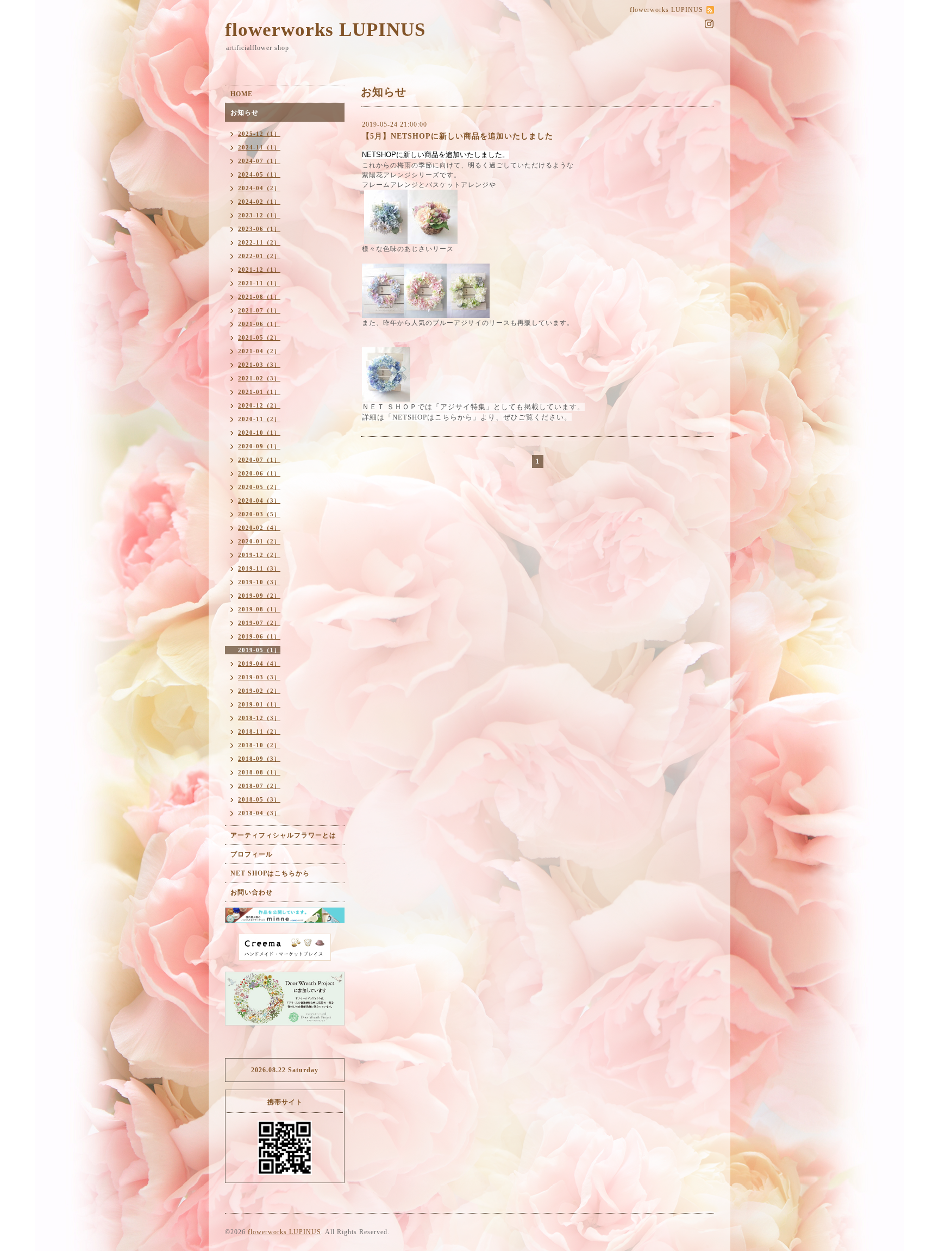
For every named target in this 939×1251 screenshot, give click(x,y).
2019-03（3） (259, 677)
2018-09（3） (259, 758)
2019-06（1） (259, 636)
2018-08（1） (259, 772)
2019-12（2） (259, 555)
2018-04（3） (259, 813)
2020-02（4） (259, 527)
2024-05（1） (259, 174)
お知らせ (244, 112)
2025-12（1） (259, 133)
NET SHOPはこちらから (270, 873)
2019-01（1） (259, 704)
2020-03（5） (259, 514)
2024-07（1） (259, 161)
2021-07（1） (259, 310)
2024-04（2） (259, 188)
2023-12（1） (259, 215)
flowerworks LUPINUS (325, 29)
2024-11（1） (259, 147)
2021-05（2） (259, 337)
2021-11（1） (259, 283)
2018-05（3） (259, 799)
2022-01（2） (259, 256)
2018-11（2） (259, 731)
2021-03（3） (259, 364)
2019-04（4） (259, 663)
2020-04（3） (259, 500)
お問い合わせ (251, 892)
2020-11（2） (259, 419)
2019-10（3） (259, 582)
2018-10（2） (259, 745)
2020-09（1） (259, 446)
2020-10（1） (259, 432)
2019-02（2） (259, 690)
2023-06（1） (259, 229)
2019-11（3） (259, 568)
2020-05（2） (259, 487)
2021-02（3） (259, 378)
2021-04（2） (259, 351)
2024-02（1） (259, 201)
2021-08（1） (259, 296)
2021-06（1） (259, 324)
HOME (241, 94)
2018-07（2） (259, 786)
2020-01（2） (259, 541)
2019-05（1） (259, 650)
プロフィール (251, 854)
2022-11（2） (259, 242)
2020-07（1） (259, 459)
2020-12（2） (259, 405)
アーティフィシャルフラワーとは (283, 835)
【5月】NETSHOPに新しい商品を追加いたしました (457, 136)
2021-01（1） (259, 392)
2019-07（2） (259, 623)
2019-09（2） (259, 595)
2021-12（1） (259, 269)
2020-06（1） (259, 473)
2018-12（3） (259, 718)
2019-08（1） (259, 609)
